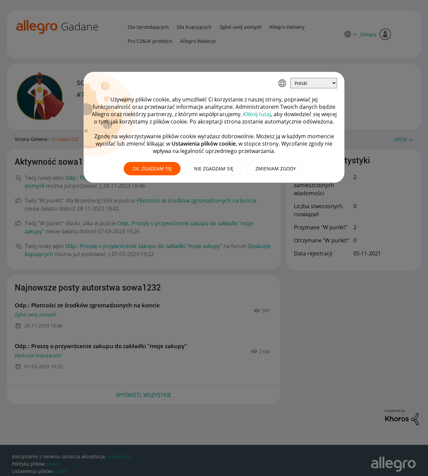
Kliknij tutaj (257, 114)
